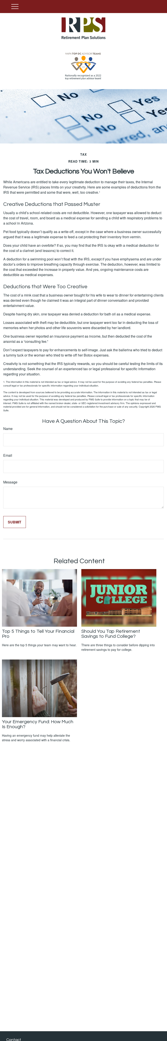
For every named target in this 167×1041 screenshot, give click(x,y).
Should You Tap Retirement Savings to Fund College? (110, 634)
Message (10, 482)
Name (8, 428)
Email (7, 455)
